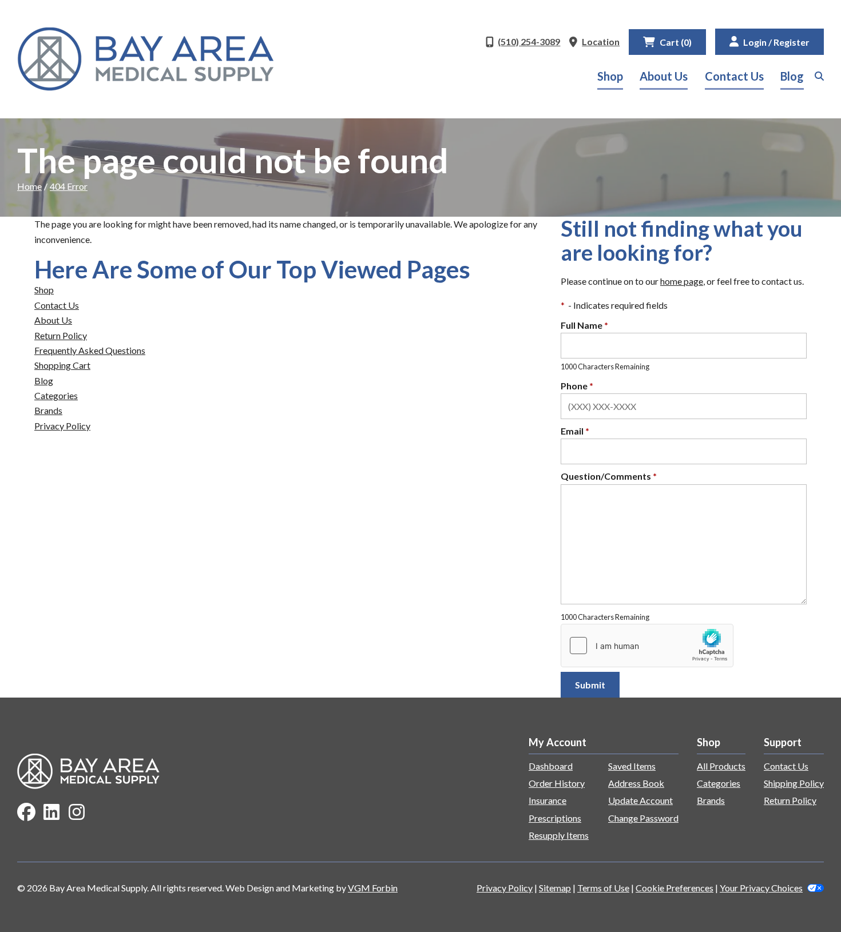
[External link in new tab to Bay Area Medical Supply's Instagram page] (77, 813)
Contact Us (734, 76)
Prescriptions (555, 817)
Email (575, 430)
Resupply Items (559, 835)
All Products (721, 765)
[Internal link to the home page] (88, 769)
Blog (792, 76)
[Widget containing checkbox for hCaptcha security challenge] (647, 645)
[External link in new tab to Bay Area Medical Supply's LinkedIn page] (51, 813)
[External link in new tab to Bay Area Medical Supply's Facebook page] (26, 813)
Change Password (643, 817)
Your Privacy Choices (761, 887)
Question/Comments (609, 476)
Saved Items (632, 765)
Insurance (547, 800)
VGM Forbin (373, 887)
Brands (48, 410)
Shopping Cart (62, 365)
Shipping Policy (794, 783)
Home (29, 186)
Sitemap (555, 887)
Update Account (640, 800)
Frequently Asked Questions (89, 350)
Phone (577, 385)
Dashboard (551, 765)
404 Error (69, 186)
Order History (557, 783)
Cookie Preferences (674, 887)
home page (681, 281)
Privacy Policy (62, 425)
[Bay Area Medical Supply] (146, 59)
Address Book (636, 783)
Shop (610, 76)
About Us (664, 76)
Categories (56, 395)
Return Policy (60, 335)
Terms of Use (603, 887)
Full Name (584, 325)
